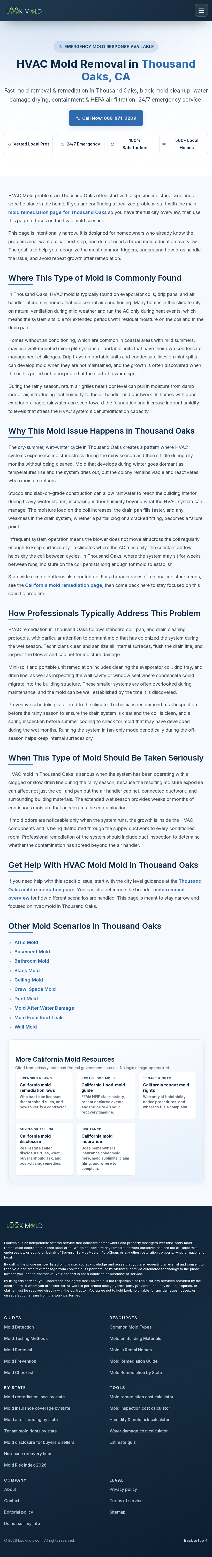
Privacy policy (123, 1489)
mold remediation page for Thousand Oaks (57, 212)
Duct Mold (26, 998)
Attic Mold (26, 942)
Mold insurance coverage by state (37, 1408)
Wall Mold (25, 1027)
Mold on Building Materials (135, 1338)
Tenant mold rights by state (30, 1430)
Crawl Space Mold (35, 989)
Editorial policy (18, 1512)
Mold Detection (19, 1327)
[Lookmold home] (25, 1224)
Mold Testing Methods (26, 1338)
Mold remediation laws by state (34, 1396)
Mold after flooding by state (31, 1419)
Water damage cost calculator (139, 1430)
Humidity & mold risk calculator (140, 1419)
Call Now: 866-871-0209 (109, 118)
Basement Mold (32, 951)
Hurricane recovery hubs (28, 1453)
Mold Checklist (18, 1372)
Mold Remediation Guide (134, 1361)
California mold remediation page (63, 585)
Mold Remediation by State (136, 1372)
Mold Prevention (20, 1361)
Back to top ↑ (196, 1540)
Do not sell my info (22, 1523)
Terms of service (126, 1500)
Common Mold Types (131, 1327)
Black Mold (27, 970)
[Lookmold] (25, 10)
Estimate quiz (123, 1442)
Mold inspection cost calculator (140, 1408)
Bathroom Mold (31, 961)
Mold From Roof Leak (38, 1017)
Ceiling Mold (28, 980)
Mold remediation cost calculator (141, 1396)
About (10, 1489)
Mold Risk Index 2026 (25, 1465)
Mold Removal (18, 1349)
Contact (11, 1500)
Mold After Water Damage (44, 1008)
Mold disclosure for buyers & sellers (39, 1442)
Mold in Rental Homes (131, 1349)
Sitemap (118, 1512)
